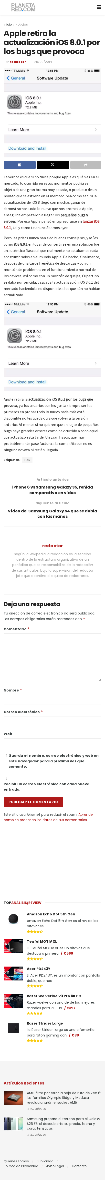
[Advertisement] (52, 859)
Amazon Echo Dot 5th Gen (51, 914)
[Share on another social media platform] (85, 165)
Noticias (22, 24)
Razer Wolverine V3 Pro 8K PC (54, 996)
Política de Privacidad (21, 1166)
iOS (27, 460)
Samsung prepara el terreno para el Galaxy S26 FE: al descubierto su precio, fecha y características (63, 1123)
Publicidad (45, 1161)
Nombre (13, 690)
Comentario (17, 629)
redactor (18, 61)
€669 (68, 953)
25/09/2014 (43, 61)
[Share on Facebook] (20, 165)
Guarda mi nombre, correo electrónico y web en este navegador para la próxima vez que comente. (54, 761)
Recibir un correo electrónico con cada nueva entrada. (46, 787)
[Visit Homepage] (23, 7)
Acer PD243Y (38, 968)
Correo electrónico (23, 712)
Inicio (8, 24)
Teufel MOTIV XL (42, 941)
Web (8, 733)
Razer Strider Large (45, 1023)
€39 (75, 1035)
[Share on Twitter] (53, 165)
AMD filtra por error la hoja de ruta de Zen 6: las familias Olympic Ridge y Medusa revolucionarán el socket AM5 (64, 1098)
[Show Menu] (99, 7)
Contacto (79, 1166)
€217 (71, 1008)
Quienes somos (16, 1161)
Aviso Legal (55, 1166)
